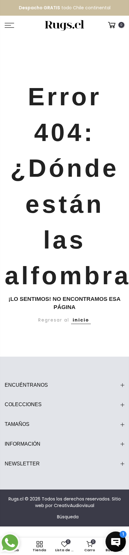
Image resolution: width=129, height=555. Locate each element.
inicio (81, 320)
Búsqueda (68, 517)
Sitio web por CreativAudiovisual (78, 502)
